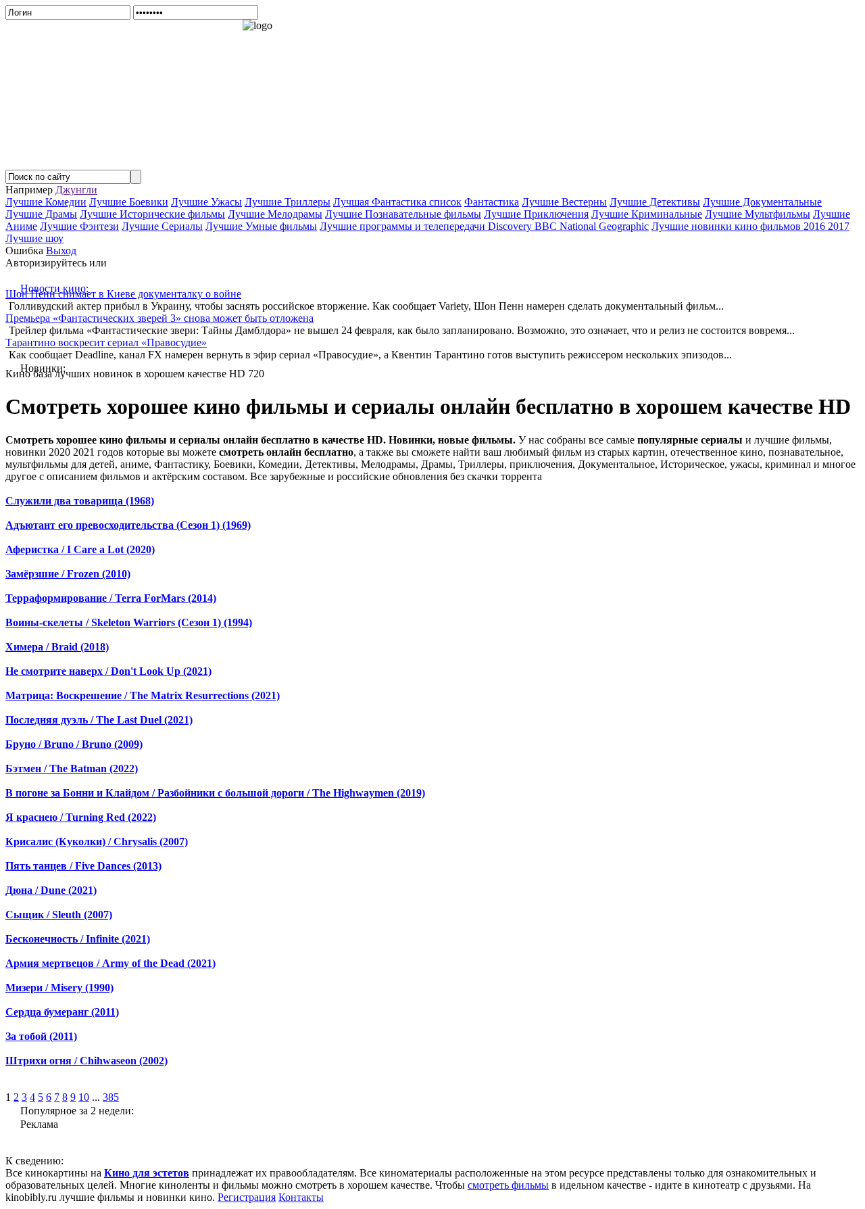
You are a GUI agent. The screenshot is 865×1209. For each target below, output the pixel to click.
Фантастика (491, 202)
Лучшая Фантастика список (397, 202)
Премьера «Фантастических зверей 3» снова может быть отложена (159, 318)
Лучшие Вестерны (564, 202)
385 (111, 1097)
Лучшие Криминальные (646, 214)
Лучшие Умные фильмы (261, 226)
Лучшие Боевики (128, 202)
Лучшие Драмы (41, 214)
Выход (61, 250)
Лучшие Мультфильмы (757, 214)
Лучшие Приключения (536, 214)
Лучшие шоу (34, 238)
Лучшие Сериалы (162, 226)
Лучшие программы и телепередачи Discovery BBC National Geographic (484, 226)
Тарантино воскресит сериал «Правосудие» (106, 342)
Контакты (301, 1197)
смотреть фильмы (508, 1185)
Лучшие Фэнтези (79, 226)
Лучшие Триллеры (287, 202)
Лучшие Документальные (762, 202)
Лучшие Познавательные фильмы (403, 214)
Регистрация (247, 1197)
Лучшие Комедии (45, 202)
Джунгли (76, 189)
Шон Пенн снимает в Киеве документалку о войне (123, 294)
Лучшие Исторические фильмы (152, 214)
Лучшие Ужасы (206, 202)
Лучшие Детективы (655, 202)
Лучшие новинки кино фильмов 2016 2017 (750, 226)
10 (83, 1097)
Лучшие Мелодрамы (275, 214)
